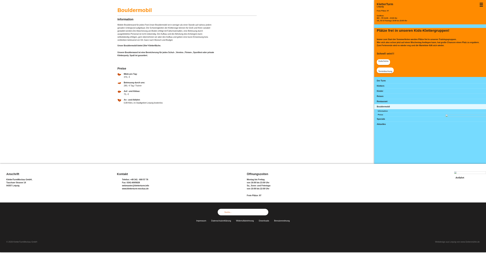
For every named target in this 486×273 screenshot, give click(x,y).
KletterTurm (385, 4)
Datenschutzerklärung (221, 221)
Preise (380, 115)
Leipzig (380, 7)
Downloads (264, 221)
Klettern (380, 86)
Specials (381, 119)
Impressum (201, 221)
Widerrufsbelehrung (245, 221)
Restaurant (382, 101)
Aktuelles (381, 124)
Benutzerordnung (282, 221)
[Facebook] (243, 228)
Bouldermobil (383, 107)
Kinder (380, 91)
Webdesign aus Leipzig (445, 242)
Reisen (380, 96)
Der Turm (381, 81)
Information (383, 111)
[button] (383, 62)
